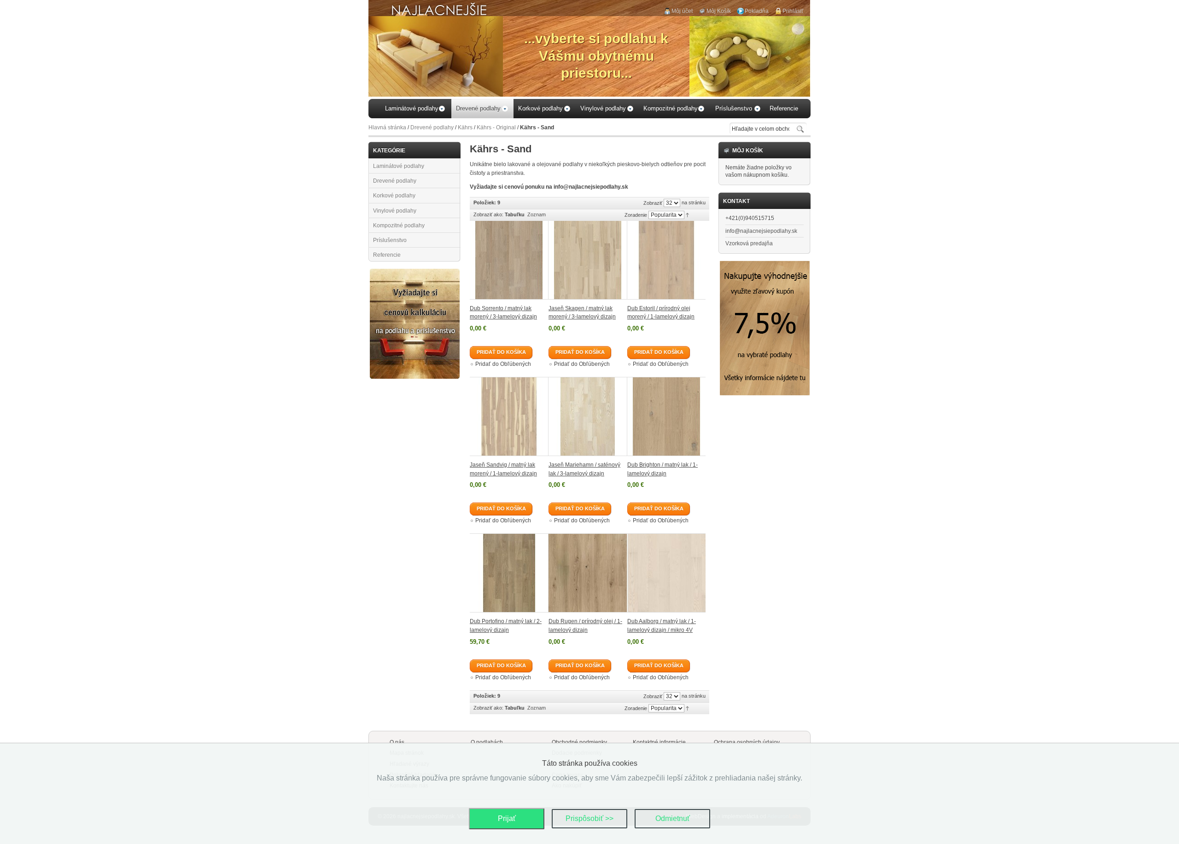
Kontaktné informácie (659, 742)
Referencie (387, 255)
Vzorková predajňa (749, 243)
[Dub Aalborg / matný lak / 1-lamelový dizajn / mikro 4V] (666, 573)
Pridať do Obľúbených (503, 364)
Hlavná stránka (387, 127)
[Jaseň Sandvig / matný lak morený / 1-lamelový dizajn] (509, 416)
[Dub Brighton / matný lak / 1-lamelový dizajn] (666, 416)
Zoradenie (636, 215)
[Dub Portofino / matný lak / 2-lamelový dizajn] (509, 573)
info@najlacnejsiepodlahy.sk (761, 231)
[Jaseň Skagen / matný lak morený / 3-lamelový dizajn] (588, 260)
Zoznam (536, 214)
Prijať (507, 818)
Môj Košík (718, 11)
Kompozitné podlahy (399, 225)
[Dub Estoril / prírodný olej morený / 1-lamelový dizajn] (666, 260)
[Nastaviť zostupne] (687, 214)
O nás (397, 742)
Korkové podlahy (394, 195)
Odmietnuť (672, 818)
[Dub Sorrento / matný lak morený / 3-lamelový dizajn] (509, 260)
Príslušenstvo (390, 240)
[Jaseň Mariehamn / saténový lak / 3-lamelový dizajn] (588, 416)
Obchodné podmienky (579, 742)
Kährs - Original (496, 127)
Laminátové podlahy (398, 166)
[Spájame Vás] (415, 272)
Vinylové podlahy (394, 211)
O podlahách (487, 742)
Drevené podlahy (432, 127)
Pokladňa (757, 11)
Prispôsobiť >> (589, 818)
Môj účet (682, 11)
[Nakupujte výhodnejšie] (765, 264)
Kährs (465, 127)
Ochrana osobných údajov (747, 742)
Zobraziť (652, 203)
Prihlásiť (793, 11)
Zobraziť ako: (488, 214)
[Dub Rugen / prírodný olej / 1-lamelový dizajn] (588, 573)
